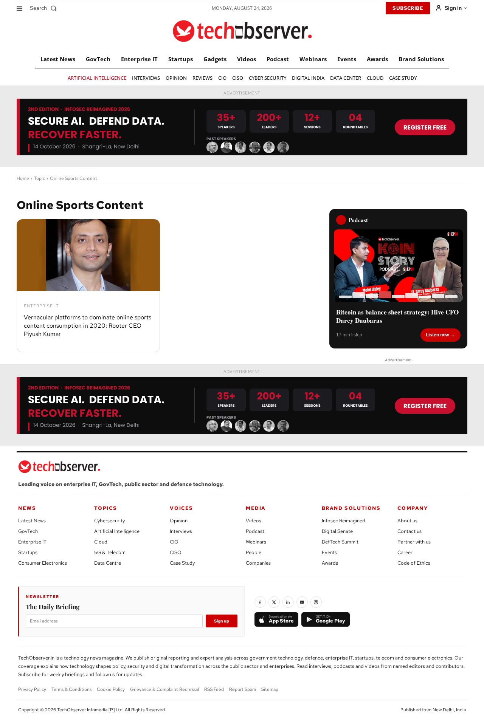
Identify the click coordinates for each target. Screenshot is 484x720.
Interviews (181, 531)
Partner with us (414, 542)
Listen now (437, 335)
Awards (330, 563)
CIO (174, 542)
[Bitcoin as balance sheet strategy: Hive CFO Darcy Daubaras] (398, 265)
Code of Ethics (413, 563)
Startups (27, 552)
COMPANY (412, 508)
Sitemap (269, 689)
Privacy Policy (32, 689)
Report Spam (242, 689)
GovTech (28, 531)
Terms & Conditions (71, 689)
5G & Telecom (110, 552)
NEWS (27, 508)
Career (405, 552)
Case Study (182, 563)
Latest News (32, 520)
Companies (258, 563)
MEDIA (256, 508)
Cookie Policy (111, 689)
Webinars (256, 542)
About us (407, 520)
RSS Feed (214, 689)
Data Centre (107, 563)
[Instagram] (316, 602)
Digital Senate (337, 531)
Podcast (255, 531)
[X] (274, 602)
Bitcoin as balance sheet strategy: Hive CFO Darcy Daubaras (397, 316)
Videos (253, 520)
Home (23, 178)
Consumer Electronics (42, 563)
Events (329, 552)
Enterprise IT (41, 306)
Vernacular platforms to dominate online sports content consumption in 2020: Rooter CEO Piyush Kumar (87, 325)
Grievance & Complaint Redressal (164, 689)
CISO (176, 552)
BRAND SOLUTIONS (351, 508)
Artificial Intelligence (117, 531)
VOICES (181, 508)
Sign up (221, 621)
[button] (45, 8)
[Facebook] (260, 602)
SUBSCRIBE (407, 8)
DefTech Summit (340, 542)
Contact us (409, 531)
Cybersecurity (109, 520)
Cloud (100, 542)
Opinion (179, 520)
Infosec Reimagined (343, 520)
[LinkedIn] (288, 602)
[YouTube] (302, 602)
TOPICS (105, 508)
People (253, 552)
